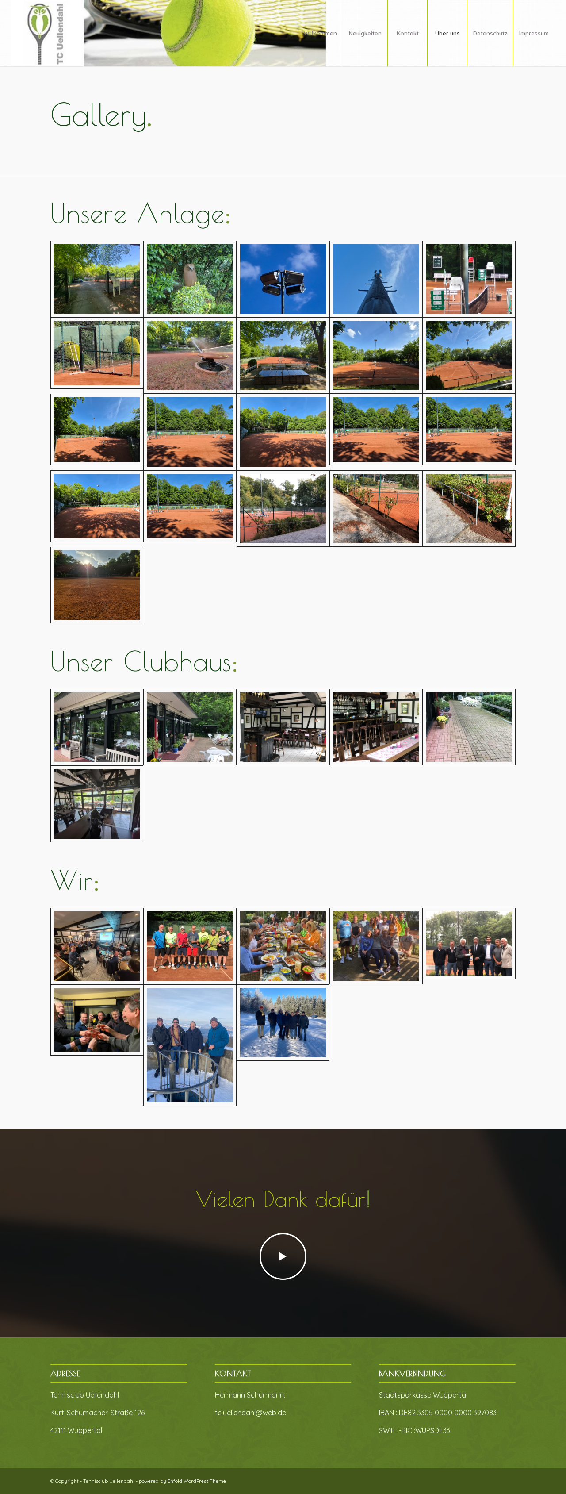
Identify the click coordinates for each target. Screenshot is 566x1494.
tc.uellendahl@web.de (250, 1412)
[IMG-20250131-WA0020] (469, 508)
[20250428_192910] (189, 279)
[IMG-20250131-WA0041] (283, 946)
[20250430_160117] (283, 355)
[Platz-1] (96, 432)
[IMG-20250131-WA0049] (283, 727)
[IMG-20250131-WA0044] (469, 946)
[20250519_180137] (96, 355)
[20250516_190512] (96, 585)
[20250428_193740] (375, 279)
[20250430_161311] (96, 279)
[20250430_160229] (96, 803)
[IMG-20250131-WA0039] (375, 946)
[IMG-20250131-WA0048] (375, 727)
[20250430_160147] (469, 355)
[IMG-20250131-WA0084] (283, 1045)
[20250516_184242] (469, 279)
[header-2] (168, 33)
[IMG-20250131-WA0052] (189, 727)
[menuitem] (320, 33)
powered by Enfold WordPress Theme (182, 1481)
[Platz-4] (283, 432)
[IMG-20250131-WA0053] (96, 727)
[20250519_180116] (283, 279)
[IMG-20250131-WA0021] (375, 508)
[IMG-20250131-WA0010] (469, 727)
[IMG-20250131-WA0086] (189, 1045)
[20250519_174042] (189, 355)
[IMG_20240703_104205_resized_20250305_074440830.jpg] (189, 946)
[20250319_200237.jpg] (96, 946)
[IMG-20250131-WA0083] (96, 1045)
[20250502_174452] (375, 355)
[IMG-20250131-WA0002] (283, 508)
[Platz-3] (189, 432)
